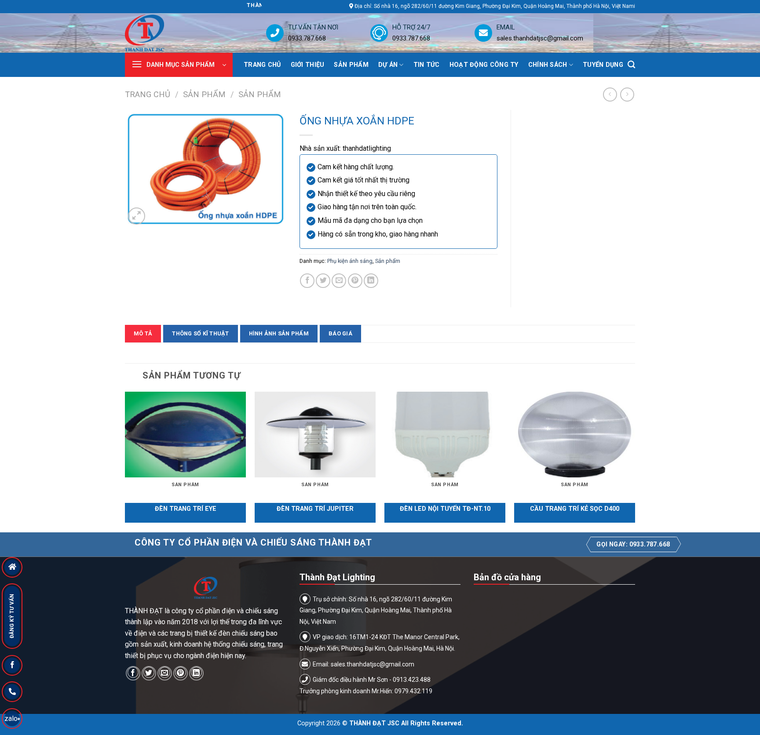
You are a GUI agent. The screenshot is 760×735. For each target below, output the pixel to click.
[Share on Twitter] (323, 280)
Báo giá (340, 333)
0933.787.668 (307, 38)
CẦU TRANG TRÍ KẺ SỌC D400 (574, 509)
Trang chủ (262, 65)
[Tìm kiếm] (631, 65)
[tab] (143, 333)
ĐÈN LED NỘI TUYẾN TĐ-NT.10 (445, 509)
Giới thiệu (308, 65)
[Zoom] (136, 216)
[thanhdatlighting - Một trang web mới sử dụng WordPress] (171, 33)
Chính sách (547, 65)
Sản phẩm (351, 65)
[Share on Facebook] (307, 280)
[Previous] (125, 461)
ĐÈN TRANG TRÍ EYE (185, 509)
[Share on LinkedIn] (371, 280)
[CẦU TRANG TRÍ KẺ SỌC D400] (574, 434)
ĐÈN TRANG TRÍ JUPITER (315, 509)
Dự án (388, 65)
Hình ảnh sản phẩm (279, 333)
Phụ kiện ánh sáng (350, 261)
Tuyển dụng (603, 65)
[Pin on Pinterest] (355, 280)
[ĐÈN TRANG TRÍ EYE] (185, 434)
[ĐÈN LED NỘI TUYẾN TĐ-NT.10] (444, 434)
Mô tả (143, 333)
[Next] (634, 461)
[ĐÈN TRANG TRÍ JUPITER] (315, 434)
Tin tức (426, 65)
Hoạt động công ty (484, 65)
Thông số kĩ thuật (200, 333)
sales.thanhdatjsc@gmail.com (540, 38)
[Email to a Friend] (339, 280)
